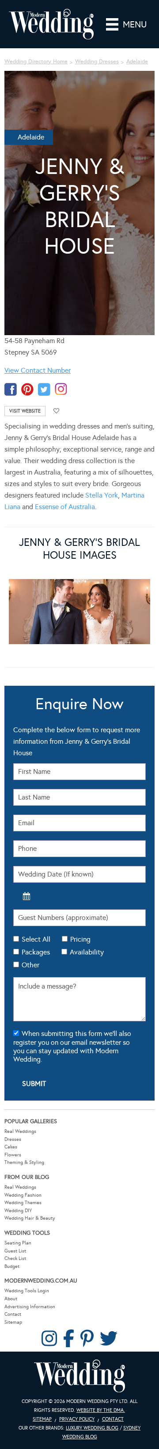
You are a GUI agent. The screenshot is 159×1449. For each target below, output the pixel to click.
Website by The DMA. (100, 1410)
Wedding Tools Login (26, 1291)
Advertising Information (29, 1307)
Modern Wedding (79, 1376)
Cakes (10, 1147)
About (10, 1299)
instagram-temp (61, 389)
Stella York (101, 495)
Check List (15, 1258)
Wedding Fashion (23, 1195)
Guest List (15, 1251)
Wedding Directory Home (36, 61)
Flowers (12, 1155)
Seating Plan (17, 1243)
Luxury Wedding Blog (92, 1428)
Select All (36, 939)
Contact (12, 1314)
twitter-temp (44, 389)
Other (30, 965)
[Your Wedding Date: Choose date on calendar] (26, 896)
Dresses (12, 1139)
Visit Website (25, 411)
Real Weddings (20, 1131)
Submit (34, 1083)
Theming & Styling (24, 1162)
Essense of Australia (65, 506)
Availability (87, 952)
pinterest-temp (27, 389)
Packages (36, 952)
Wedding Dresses (97, 61)
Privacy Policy (77, 1419)
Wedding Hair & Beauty (29, 1218)
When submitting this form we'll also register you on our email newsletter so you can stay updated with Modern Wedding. (72, 1046)
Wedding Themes (23, 1203)
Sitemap (13, 1322)
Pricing (80, 939)
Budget (11, 1266)
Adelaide (137, 61)
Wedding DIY (18, 1210)
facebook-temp (10, 389)
